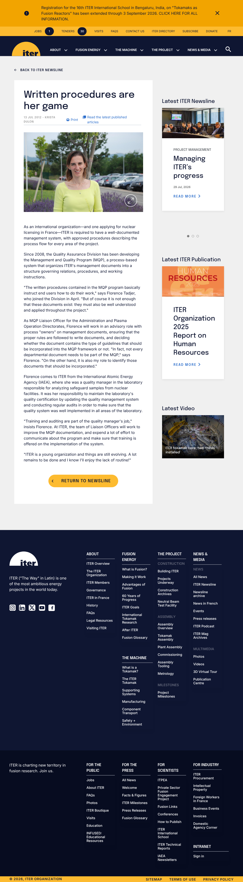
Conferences (168, 814)
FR (229, 31)
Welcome (129, 788)
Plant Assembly (170, 647)
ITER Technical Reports (169, 846)
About (55, 50)
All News (200, 577)
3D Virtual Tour (205, 672)
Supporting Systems (131, 692)
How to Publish (169, 822)
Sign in (198, 856)
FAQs (90, 613)
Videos (198, 664)
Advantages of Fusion (133, 586)
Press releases (204, 619)
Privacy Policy (218, 879)
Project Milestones (166, 694)
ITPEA (162, 780)
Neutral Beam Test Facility (168, 603)
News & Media (199, 50)
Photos (198, 657)
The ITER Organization (96, 573)
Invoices (199, 816)
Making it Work (134, 577)
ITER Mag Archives (200, 636)
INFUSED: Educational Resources (95, 837)
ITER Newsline (204, 585)
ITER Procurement (203, 776)
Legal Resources (99, 621)
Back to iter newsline (41, 70)
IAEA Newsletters (167, 858)
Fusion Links (167, 807)
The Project (162, 50)
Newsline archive (200, 594)
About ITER (95, 788)
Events (198, 611)
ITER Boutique (97, 811)
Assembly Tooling (165, 664)
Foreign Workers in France (206, 799)
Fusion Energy (88, 50)
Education (94, 826)
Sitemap (154, 879)
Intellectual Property (201, 788)
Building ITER (168, 571)
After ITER (130, 630)
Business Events (206, 809)
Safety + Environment (132, 722)
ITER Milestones (134, 803)
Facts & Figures (134, 795)
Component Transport (131, 711)
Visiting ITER (96, 628)
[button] (234, 46)
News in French (205, 604)
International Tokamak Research (132, 619)
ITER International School (168, 833)
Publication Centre (202, 681)
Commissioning (170, 655)
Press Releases (134, 811)
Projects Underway (166, 581)
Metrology (166, 674)
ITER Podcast (203, 626)
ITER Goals (130, 607)
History (92, 605)
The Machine (126, 50)
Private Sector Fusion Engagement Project (169, 793)
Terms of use (182, 879)
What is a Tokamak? (130, 669)
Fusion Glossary (134, 638)
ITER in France (97, 598)
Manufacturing (133, 702)
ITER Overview (98, 564)
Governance (96, 590)
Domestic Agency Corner (205, 826)
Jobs (90, 780)
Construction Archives (168, 592)
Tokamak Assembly (165, 638)
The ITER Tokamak (129, 681)
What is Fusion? (134, 569)
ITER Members (97, 583)
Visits (90, 818)
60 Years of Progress (131, 598)
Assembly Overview (165, 626)
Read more (185, 196)
